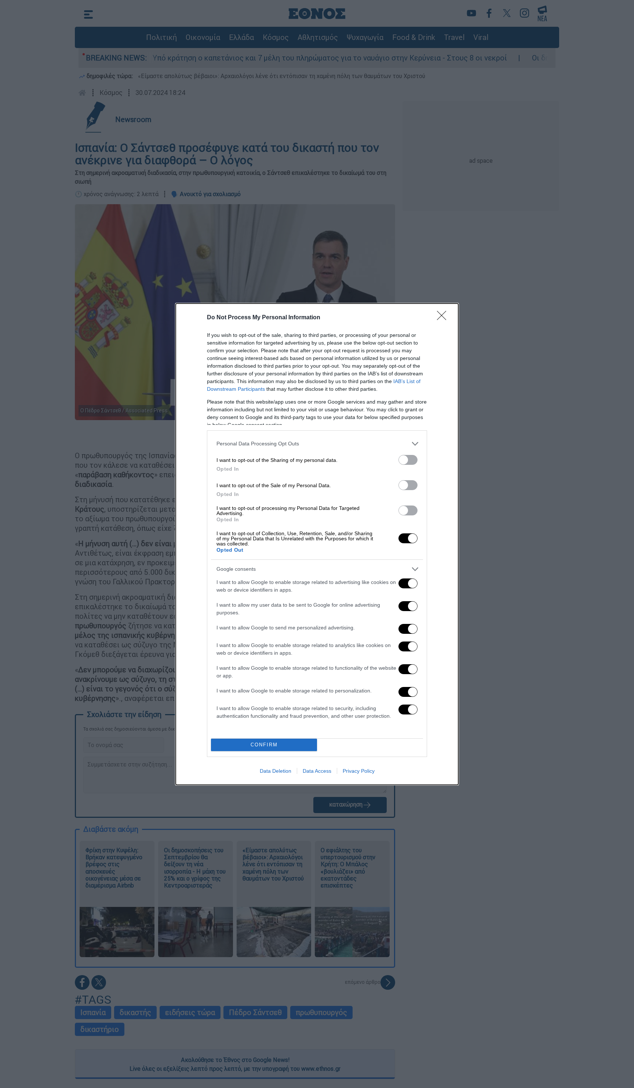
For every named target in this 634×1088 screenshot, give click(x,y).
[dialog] (317, 544)
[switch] (408, 460)
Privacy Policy (359, 771)
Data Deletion (275, 771)
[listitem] (317, 444)
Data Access (317, 771)
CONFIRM (264, 744)
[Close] (444, 318)
